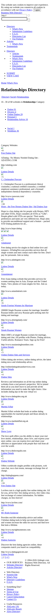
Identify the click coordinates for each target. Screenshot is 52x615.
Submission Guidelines (22, 31)
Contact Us (12, 599)
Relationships (23, 97)
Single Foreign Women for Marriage (17, 305)
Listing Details (7, 171)
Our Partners (17, 39)
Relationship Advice (17, 119)
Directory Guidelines (16, 579)
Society (13, 97)
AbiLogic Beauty (14, 609)
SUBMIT (11, 73)
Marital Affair (7, 406)
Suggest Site (12, 574)
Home (4, 83)
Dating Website (8, 461)
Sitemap (10, 589)
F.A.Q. (15, 34)
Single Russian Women (11, 330)
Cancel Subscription (15, 597)
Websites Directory (15, 565)
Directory (11, 26)
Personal (12, 117)
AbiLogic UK (13, 606)
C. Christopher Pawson (11, 179)
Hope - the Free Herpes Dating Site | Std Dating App (24, 206)
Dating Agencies (8, 540)
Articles (10, 41)
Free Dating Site (8, 153)
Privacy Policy (25, 10)
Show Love (6, 431)
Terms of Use (12, 592)
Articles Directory (14, 567)
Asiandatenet (6, 274)
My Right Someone (9, 513)
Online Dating (15, 114)
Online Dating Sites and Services (15, 355)
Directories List (19, 36)
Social (10, 128)
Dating (11, 109)
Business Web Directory (11, 13)
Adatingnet (6, 243)
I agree (37, 10)
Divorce (11, 112)
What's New (17, 29)
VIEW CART (13, 76)
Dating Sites (6, 377)
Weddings (13, 131)
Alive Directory (13, 611)
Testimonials (12, 46)
